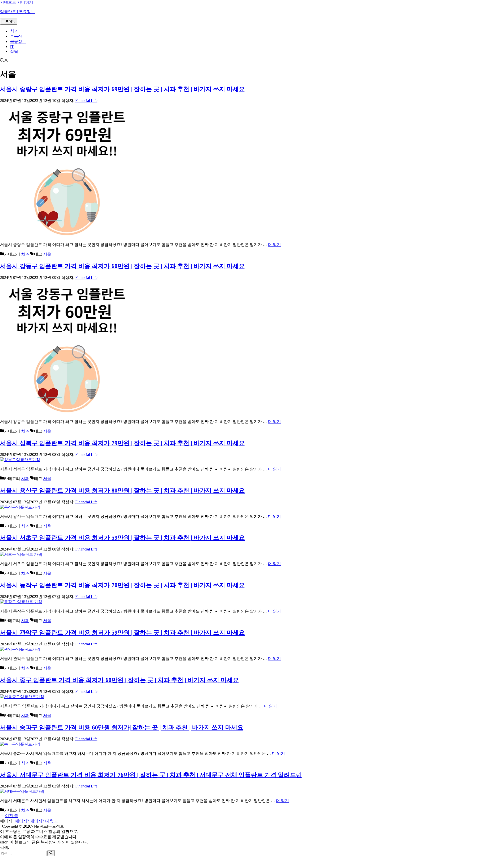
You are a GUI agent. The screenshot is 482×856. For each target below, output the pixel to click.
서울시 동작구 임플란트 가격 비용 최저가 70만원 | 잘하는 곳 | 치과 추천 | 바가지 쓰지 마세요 (122, 585)
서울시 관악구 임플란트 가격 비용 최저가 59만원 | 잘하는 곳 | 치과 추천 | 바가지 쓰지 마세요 (122, 632)
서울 (47, 254)
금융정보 (18, 41)
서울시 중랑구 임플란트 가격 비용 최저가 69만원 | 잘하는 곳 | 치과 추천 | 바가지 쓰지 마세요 (122, 89)
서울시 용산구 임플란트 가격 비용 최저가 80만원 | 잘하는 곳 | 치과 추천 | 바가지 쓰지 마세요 (122, 490)
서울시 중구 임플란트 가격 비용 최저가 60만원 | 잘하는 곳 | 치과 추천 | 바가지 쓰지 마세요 (119, 680)
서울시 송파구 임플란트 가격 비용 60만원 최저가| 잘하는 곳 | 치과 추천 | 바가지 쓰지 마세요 (121, 727)
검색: (4, 847)
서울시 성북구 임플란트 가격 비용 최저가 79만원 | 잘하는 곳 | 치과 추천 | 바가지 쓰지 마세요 (122, 443)
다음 (51, 821)
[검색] (51, 853)
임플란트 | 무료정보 (17, 12)
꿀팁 (14, 51)
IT (12, 46)
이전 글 (11, 816)
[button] (4, 61)
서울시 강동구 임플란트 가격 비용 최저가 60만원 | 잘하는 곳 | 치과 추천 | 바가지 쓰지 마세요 (122, 266)
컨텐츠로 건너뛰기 (16, 2)
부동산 (16, 36)
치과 (14, 31)
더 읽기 (274, 244)
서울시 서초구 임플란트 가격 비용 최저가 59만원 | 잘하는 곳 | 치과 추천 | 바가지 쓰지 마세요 (122, 537)
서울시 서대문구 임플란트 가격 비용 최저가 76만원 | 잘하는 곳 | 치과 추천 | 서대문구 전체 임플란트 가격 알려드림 (151, 775)
